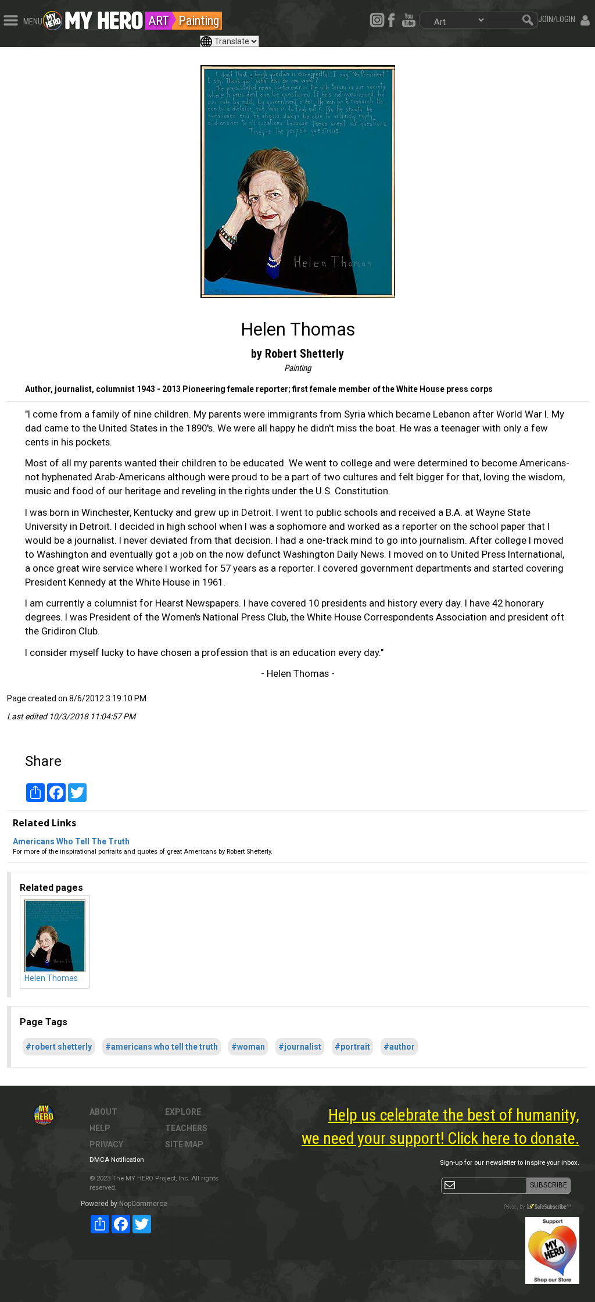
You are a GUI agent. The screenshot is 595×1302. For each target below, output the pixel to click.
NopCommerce (143, 1204)
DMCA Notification (116, 1160)
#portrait (352, 1046)
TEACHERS (186, 1128)
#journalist (299, 1046)
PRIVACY (106, 1144)
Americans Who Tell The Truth (71, 841)
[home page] (104, 17)
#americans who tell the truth (161, 1046)
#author (399, 1046)
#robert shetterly (59, 1046)
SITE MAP (184, 1144)
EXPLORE (183, 1111)
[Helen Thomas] (297, 181)
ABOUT (103, 1111)
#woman (248, 1046)
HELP (99, 1128)
